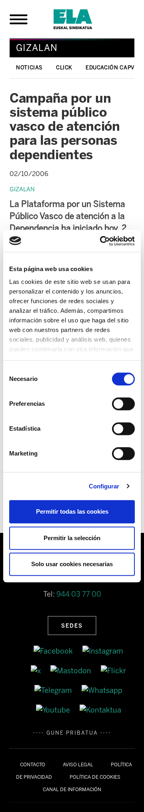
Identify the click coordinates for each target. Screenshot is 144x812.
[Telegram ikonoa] (54, 690)
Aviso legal (78, 764)
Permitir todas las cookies (72, 511)
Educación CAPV (110, 68)
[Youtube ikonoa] (54, 709)
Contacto (32, 764)
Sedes (72, 625)
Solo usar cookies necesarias (72, 564)
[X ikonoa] (36, 670)
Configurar (104, 486)
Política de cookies (95, 777)
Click (64, 68)
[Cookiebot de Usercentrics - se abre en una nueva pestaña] (101, 241)
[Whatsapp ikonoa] (102, 690)
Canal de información (72, 789)
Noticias (29, 68)
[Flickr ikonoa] (113, 670)
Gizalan (22, 189)
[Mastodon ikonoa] (71, 670)
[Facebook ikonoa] (54, 651)
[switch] (123, 403)
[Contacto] (100, 709)
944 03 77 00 (78, 594)
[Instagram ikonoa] (102, 651)
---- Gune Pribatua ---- (72, 733)
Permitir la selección (72, 538)
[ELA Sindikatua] (82, 19)
